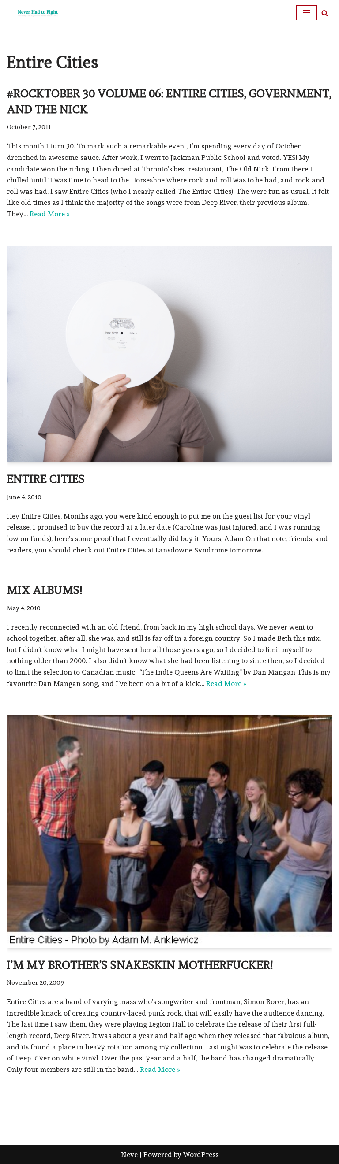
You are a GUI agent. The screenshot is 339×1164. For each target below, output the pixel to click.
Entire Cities (46, 479)
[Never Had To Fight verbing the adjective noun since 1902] (33, 12)
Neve (129, 1154)
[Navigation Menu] (306, 12)
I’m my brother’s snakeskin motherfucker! (140, 964)
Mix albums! (44, 590)
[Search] (324, 13)
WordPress (200, 1154)
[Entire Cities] (169, 354)
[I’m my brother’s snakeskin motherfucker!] (169, 831)
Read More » (50, 214)
